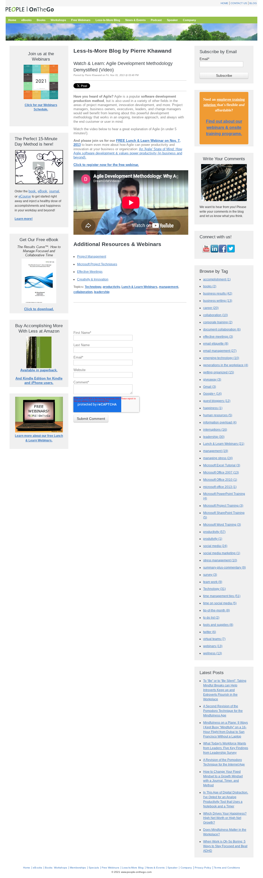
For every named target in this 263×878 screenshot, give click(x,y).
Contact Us (239, 3)
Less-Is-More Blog (133, 867)
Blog (253, 3)
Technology (93, 287)
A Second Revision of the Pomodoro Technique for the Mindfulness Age (223, 710)
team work (212, 581)
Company (186, 867)
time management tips (221, 596)
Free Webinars (110, 867)
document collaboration (222, 329)
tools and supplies (218, 624)
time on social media (220, 603)
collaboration (82, 292)
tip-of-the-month (216, 610)
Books (48, 867)
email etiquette (215, 343)
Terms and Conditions (227, 867)
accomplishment (217, 279)
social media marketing (221, 553)
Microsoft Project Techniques (97, 264)
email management (220, 350)
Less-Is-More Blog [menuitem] (108, 20)
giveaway (212, 379)
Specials (94, 867)
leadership (101, 292)
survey (210, 574)
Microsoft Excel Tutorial (221, 465)
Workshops (60, 867)
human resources (217, 415)
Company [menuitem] (189, 20)
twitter (209, 632)
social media (215, 545)
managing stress (218, 458)
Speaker (172, 867)
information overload (220, 422)
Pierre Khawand (93, 75)
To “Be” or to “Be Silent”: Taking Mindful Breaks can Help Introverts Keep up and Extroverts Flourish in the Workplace (224, 690)
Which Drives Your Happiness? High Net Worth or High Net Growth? (225, 818)
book (32, 191)
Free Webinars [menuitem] (80, 20)
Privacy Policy (203, 867)
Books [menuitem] (41, 20)
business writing (217, 300)
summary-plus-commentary (224, 567)
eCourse (24, 196)
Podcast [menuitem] (156, 20)
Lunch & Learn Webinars (139, 287)
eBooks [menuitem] (26, 20)
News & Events (155, 867)
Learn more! (24, 219)
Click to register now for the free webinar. (106, 165)
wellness (212, 653)
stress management (220, 560)
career (211, 307)
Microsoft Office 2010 (220, 479)
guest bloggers (216, 400)
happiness (212, 408)
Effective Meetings (89, 271)
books (209, 286)
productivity (111, 287)
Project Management (91, 256)
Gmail (209, 386)
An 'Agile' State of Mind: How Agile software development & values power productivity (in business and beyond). (127, 153)
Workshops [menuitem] (58, 20)
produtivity (212, 538)
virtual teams (214, 638)
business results (217, 293)
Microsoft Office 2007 (221, 472)
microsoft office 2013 (220, 486)
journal (54, 191)
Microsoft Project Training (223, 505)
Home (224, 3)
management (168, 287)
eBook (42, 191)
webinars (212, 646)
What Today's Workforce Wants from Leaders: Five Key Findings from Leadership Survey (225, 748)
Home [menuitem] (12, 20)
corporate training (217, 322)
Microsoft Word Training (222, 524)
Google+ (212, 393)
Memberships (78, 867)
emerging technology (221, 358)
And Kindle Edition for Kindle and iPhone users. (38, 380)
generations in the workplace (225, 365)
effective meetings (218, 336)
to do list (211, 617)
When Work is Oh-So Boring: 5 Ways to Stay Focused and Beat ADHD (225, 846)
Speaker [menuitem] (172, 20)
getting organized (218, 372)
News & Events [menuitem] (135, 20)
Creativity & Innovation (92, 279)
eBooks (37, 867)
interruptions (215, 429)
